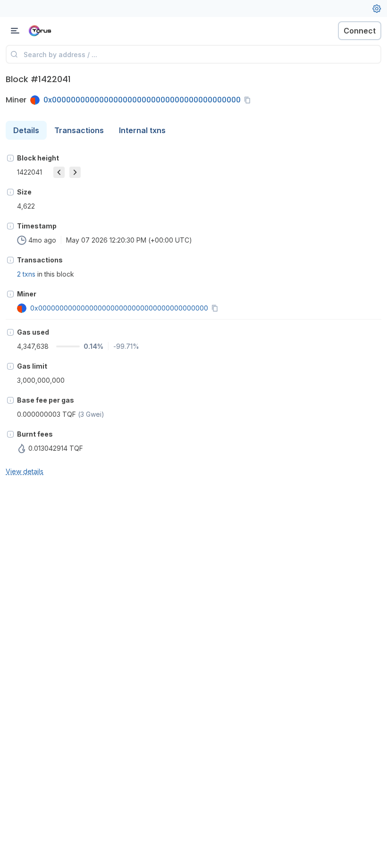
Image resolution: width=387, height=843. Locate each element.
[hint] (10, 158)
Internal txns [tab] (142, 130)
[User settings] (376, 8)
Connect (360, 30)
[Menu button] (15, 30)
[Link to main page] (56, 30)
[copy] (249, 100)
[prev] (59, 172)
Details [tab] (26, 130)
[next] (75, 172)
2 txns (26, 274)
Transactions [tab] (79, 130)
